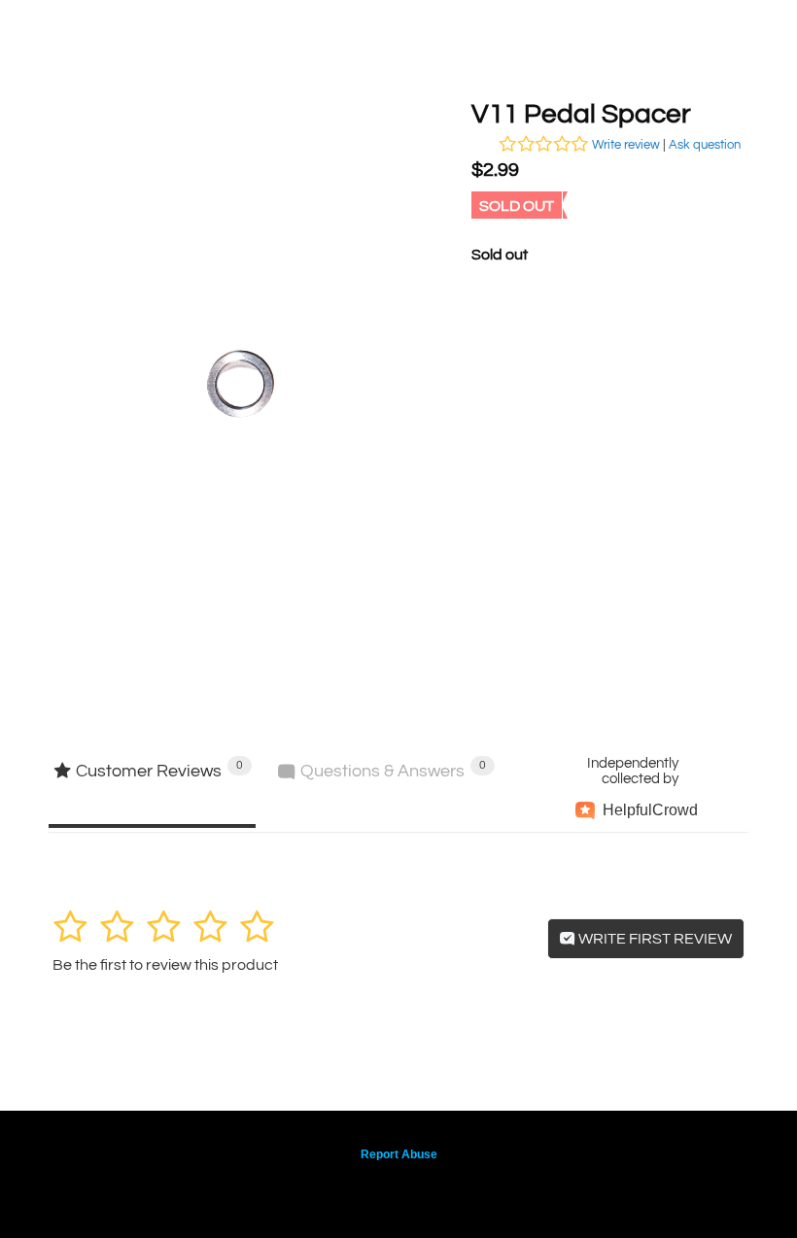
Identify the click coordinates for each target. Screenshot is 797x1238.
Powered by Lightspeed (399, 1186)
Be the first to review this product (165, 965)
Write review (626, 145)
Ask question (705, 145)
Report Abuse (399, 1154)
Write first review (653, 938)
